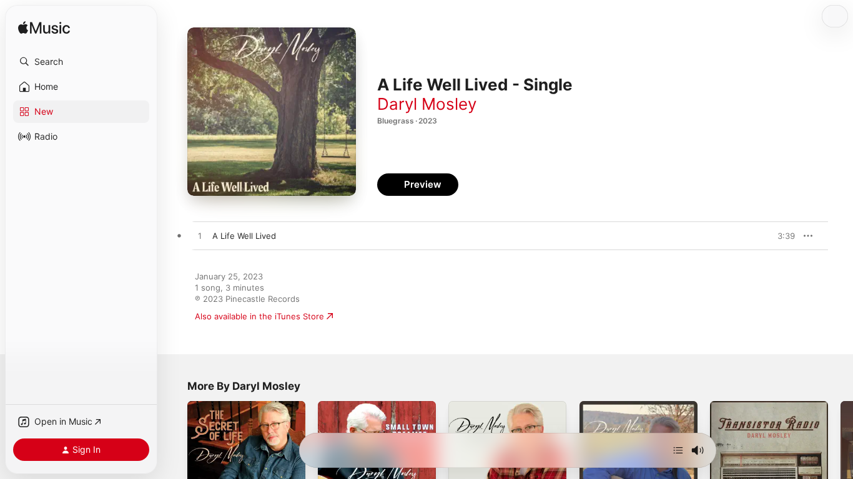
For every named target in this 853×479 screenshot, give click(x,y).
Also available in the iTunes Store (259, 316)
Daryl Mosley (426, 104)
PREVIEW (781, 236)
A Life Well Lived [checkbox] (244, 236)
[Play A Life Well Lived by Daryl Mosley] (199, 236)
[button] (81, 61)
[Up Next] (678, 450)
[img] (44, 28)
